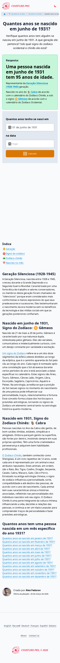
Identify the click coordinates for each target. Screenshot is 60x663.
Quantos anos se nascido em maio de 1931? (26, 552)
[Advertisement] (30, 200)
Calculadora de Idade (35, 14)
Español (44, 625)
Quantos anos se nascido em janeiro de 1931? (27, 538)
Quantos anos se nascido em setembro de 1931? (29, 566)
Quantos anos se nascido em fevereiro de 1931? (28, 541)
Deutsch (25, 625)
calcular (32, 153)
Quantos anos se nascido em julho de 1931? (26, 559)
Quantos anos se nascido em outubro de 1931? (28, 569)
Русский (16, 625)
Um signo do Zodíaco (14, 353)
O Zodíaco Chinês (12, 455)
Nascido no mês (14, 262)
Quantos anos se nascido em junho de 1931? (26, 555)
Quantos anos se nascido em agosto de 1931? (27, 562)
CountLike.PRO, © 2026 (34, 650)
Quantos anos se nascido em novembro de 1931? (29, 573)
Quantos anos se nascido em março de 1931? (27, 545)
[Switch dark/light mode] (55, 6)
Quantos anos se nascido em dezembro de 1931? (29, 576)
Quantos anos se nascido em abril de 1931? (26, 548)
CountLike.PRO (20, 6)
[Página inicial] (4, 14)
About (24, 635)
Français (35, 625)
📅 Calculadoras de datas (17, 14)
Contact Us (34, 635)
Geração (10, 249)
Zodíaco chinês (14, 258)
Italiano (52, 625)
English (7, 625)
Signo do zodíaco (15, 253)
